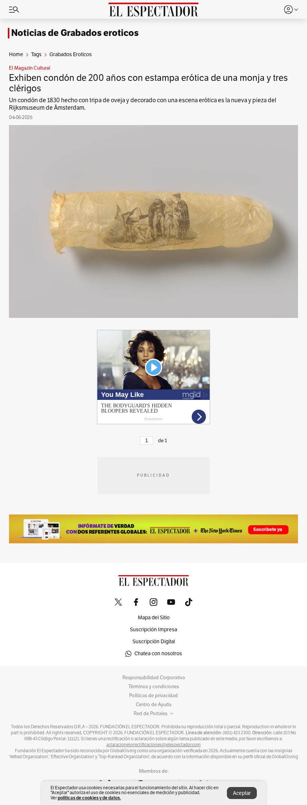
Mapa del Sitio (154, 617)
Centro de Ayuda (153, 704)
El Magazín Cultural (29, 68)
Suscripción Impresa (153, 629)
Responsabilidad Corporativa (153, 677)
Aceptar (242, 793)
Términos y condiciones (153, 686)
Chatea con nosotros (158, 653)
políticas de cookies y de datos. (89, 798)
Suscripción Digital (154, 641)
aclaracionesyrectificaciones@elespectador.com (153, 744)
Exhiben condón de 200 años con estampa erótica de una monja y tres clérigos (148, 83)
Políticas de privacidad (153, 695)
